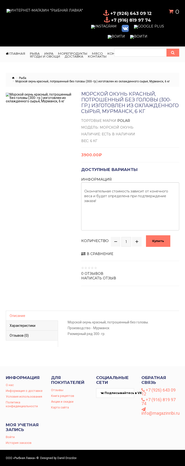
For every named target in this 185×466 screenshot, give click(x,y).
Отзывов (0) (19, 335)
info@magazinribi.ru (160, 413)
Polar (123, 120)
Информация (96, 179)
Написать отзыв (98, 278)
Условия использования (24, 396)
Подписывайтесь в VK (119, 393)
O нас (10, 385)
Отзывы (57, 390)
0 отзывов (92, 273)
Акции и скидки (62, 401)
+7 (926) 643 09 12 (158, 392)
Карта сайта (60, 407)
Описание (17, 316)
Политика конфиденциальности (22, 404)
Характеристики (22, 326)
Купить (158, 241)
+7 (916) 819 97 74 (158, 402)
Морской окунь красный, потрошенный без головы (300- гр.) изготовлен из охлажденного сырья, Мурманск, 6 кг (92, 81)
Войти (10, 437)
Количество (95, 241)
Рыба (22, 78)
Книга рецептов (62, 396)
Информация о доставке (24, 391)
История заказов (19, 443)
